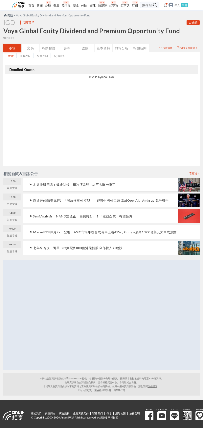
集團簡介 (50, 413)
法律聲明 (134, 413)
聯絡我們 (97, 413)
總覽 (11, 56)
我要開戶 (28, 22)
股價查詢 (42, 56)
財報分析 (121, 48)
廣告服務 (64, 413)
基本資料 (103, 48)
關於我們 (36, 413)
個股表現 (25, 56)
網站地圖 (120, 413)
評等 (67, 48)
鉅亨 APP (187, 415)
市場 (12, 48)
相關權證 (49, 48)
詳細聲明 (152, 386)
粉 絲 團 (149, 415)
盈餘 (85, 48)
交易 (30, 48)
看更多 (193, 173)
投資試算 (59, 56)
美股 (10, 15)
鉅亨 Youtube (161, 415)
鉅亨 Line (174, 415)
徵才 (109, 413)
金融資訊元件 (81, 413)
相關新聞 (140, 48)
